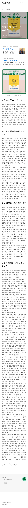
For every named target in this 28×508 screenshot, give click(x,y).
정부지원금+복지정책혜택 (7, 479)
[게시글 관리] (8, 464)
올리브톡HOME (6, 9)
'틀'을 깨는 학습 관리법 (10, 60)
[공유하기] (6, 464)
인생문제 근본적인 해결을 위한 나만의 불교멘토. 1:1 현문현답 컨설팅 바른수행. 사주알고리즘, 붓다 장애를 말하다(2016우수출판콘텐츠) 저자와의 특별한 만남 (9, 52)
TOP (25, 503)
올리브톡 (6, 3)
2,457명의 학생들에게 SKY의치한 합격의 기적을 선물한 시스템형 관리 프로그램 (13, 63)
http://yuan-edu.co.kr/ (9, 58)
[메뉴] (25, 3)
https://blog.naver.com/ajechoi (11, 46)
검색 (21, 3)
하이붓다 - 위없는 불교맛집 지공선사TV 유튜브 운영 (9, 49)
